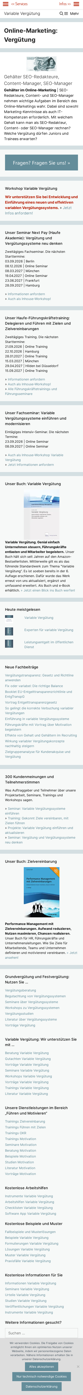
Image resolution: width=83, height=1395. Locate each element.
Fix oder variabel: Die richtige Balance (34, 686)
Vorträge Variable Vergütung (27, 1065)
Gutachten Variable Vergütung (28, 1059)
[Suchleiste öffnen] (61, 13)
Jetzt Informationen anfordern (31, 465)
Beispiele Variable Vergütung (27, 1238)
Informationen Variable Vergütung (30, 1283)
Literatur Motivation (20, 1168)
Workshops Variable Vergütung (28, 1076)
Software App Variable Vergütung (30, 1213)
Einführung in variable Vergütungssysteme (37, 719)
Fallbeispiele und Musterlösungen (30, 1232)
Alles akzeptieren (41, 1366)
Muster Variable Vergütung (25, 1255)
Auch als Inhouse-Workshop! (29, 299)
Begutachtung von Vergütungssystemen (35, 996)
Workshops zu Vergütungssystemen (32, 1008)
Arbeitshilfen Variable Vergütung (29, 1202)
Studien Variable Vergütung (26, 1301)
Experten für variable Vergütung (48, 630)
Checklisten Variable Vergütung (29, 1208)
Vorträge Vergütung (20, 1025)
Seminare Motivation (20, 1145)
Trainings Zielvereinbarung (25, 1121)
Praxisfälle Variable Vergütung (28, 1261)
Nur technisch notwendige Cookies (42, 1376)
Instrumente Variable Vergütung (29, 1196)
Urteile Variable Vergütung (25, 1295)
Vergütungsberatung (20, 990)
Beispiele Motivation (20, 1156)
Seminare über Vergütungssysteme (31, 1002)
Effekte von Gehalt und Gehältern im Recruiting (41, 735)
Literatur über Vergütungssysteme (31, 1019)
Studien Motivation (19, 1162)
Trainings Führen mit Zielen (25, 1127)
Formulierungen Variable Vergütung (31, 1243)
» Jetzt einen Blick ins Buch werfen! (48, 590)
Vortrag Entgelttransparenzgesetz (31, 702)
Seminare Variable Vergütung (27, 1070)
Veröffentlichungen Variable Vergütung (34, 1306)
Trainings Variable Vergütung (27, 1088)
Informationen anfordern (26, 294)
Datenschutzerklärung (41, 1386)
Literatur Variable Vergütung (26, 1094)
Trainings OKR (15, 1133)
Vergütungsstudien (19, 1014)
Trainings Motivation (20, 1139)
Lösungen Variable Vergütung (27, 1249)
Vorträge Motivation (20, 1174)
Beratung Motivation (20, 1150)
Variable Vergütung (22, 13)
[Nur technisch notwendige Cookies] (78, 1366)
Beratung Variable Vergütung (27, 1053)
